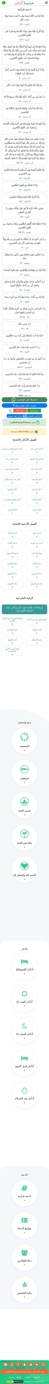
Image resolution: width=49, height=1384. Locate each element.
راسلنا (19, 1377)
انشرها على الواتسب (26, 399)
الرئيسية (37, 1377)
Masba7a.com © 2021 (32, 1381)
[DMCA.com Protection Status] (15, 1381)
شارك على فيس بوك (25, 405)
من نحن (11, 1377)
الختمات (27, 1377)
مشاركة (21, 411)
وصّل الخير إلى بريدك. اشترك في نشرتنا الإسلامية (24, 1371)
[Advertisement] (24, 682)
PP (42, 1381)
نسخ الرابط (34, 411)
